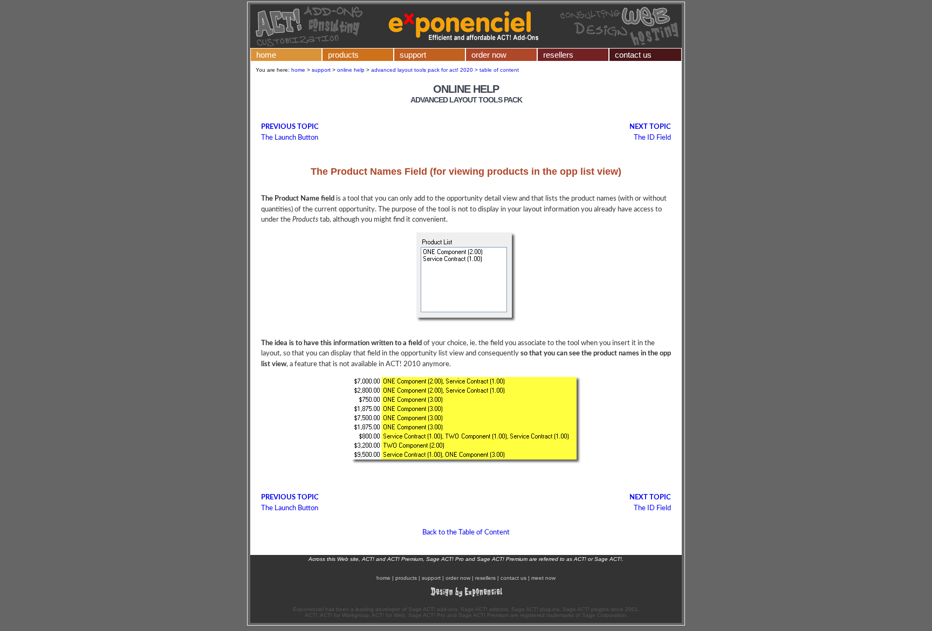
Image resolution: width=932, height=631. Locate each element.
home (266, 54)
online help (351, 70)
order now (488, 54)
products (343, 54)
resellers (558, 54)
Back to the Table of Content (466, 532)
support (413, 54)
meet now (543, 578)
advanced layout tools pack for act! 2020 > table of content (445, 70)
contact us (633, 54)
